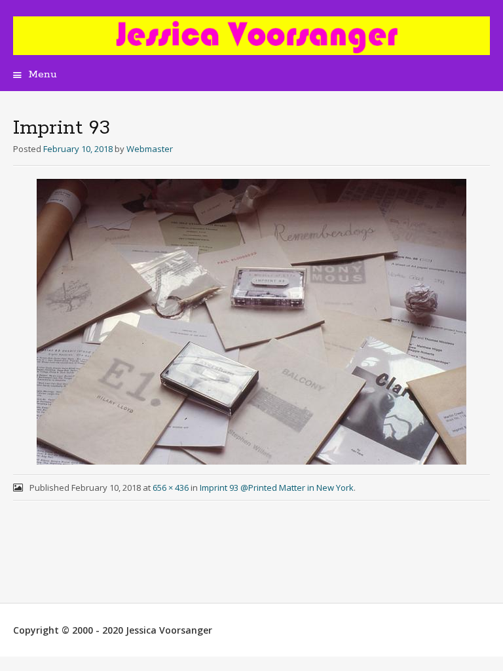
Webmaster (149, 149)
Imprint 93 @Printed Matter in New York (277, 487)
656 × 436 (171, 487)
